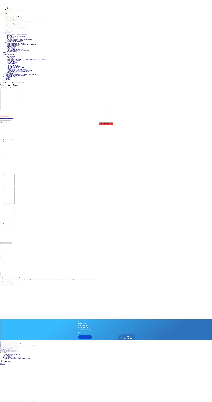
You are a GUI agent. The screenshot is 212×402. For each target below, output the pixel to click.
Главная (4, 2)
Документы (7, 5)
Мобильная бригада (11, 58)
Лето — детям (9, 38)
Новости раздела (4, 116)
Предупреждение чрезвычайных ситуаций (15, 40)
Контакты (4, 52)
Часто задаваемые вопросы (10, 14)
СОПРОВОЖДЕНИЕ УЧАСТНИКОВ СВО (15, 49)
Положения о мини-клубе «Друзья (6, 118)
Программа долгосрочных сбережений (14, 41)
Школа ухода (7, 79)
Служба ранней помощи (11, 63)
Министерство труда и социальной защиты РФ (9, 351)
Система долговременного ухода (9, 76)
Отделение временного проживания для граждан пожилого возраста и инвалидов (20, 21)
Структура (5, 15)
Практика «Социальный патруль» (13, 60)
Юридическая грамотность (12, 72)
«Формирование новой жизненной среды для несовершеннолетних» (20, 70)
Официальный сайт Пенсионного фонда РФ (8, 350)
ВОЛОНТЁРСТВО (10, 35)
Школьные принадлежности (8, 355)
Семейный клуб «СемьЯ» (12, 20)
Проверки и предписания (9, 12)
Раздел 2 (6, 42)
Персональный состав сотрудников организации (14, 11)
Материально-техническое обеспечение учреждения (15, 9)
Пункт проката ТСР (8, 77)
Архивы (2, 361)
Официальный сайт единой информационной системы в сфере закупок (13, 346)
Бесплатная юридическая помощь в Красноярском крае (17, 34)
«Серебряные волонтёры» (12, 62)
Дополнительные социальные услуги (12, 30)
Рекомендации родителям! (12, 46)
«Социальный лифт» (11, 68)
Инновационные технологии (8, 54)
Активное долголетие (11, 56)
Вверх (1, 400)
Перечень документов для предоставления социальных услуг (16, 28)
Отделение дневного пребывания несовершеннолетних (15, 24)
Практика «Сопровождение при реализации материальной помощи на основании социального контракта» (27, 59)
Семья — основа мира (11, 47)
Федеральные (9, 7)
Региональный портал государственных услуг (9, 347)
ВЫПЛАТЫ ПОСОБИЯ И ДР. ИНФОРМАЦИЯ (16, 36)
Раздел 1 (6, 33)
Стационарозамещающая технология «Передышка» (16, 69)
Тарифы (6, 29)
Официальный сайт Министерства (7, 342)
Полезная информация (7, 32)
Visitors (2, 364)
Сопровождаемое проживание (12, 65)
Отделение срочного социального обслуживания (14, 16)
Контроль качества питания (8, 73)
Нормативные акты (8, 6)
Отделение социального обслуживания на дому (14, 22)
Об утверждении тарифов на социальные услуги (9, 341)
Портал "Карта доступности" (5, 349)
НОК (4, 80)
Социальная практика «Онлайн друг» (14, 66)
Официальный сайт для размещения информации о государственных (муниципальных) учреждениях (19, 345)
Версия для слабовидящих (106, 123)
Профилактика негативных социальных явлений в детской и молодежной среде (22, 44)
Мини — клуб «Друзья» (11, 23)
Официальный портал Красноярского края (8, 344)
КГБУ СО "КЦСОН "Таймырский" (17, 82)
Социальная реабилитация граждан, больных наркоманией (18, 50)
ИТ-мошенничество (11, 37)
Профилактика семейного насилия (13, 45)
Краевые (8, 8)
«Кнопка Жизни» (10, 57)
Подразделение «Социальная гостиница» (15, 17)
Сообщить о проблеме (85, 337)
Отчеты (6, 10)
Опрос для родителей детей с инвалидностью (11, 354)
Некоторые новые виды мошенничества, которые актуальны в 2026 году (16, 358)
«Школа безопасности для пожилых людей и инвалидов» (18, 71)
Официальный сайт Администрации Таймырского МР (10, 343)
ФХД (6, 13)
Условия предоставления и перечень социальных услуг (15, 27)
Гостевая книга (5, 53)
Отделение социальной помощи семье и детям (13, 19)
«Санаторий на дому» (11, 61)
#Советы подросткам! (11, 48)
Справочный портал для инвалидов (7, 348)
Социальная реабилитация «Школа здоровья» (15, 67)
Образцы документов (9, 31)
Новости (4, 3)
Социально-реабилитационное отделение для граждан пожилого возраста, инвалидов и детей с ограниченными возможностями (29, 18)
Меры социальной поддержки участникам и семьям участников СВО (20, 39)
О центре (4, 4)
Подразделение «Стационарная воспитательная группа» (17, 25)
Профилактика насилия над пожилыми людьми (16, 43)
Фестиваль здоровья (6, 356)
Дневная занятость (8, 78)
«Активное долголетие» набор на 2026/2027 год (12, 357)
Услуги (4, 26)
